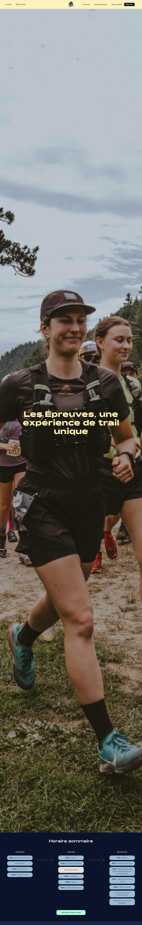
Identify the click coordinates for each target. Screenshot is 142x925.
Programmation (100, 4)
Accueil (8, 4)
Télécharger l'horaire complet (71, 912)
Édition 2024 (21, 4)
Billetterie (129, 4)
